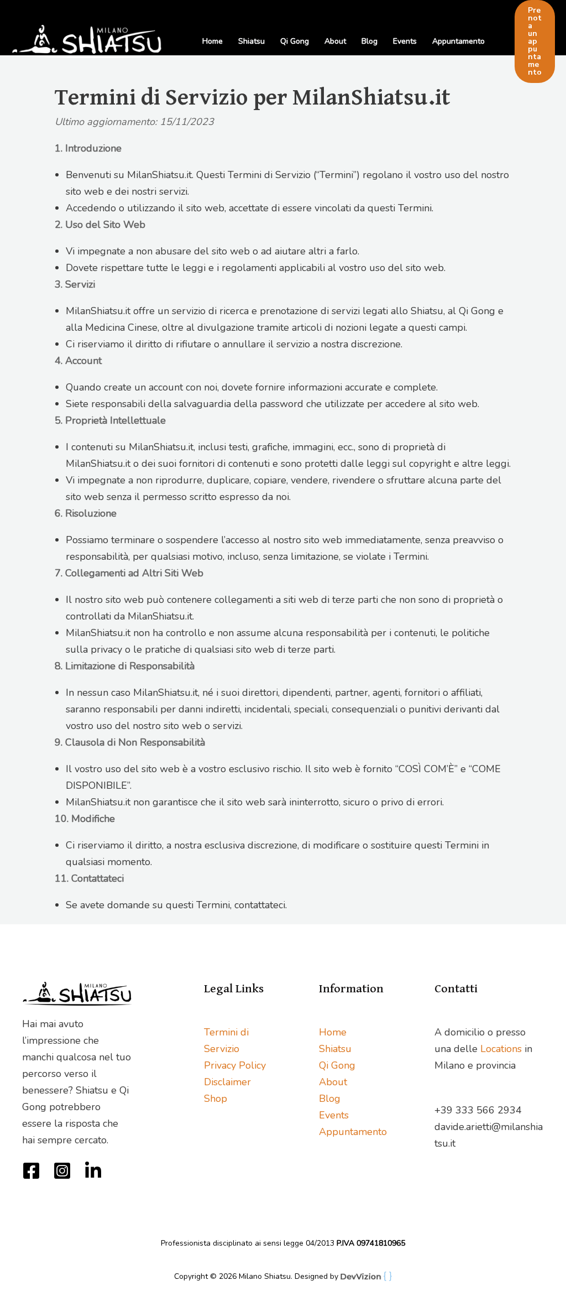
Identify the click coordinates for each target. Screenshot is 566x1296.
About (335, 41)
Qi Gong (294, 41)
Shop (215, 1098)
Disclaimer (227, 1082)
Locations (501, 1048)
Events (405, 41)
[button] (535, 41)
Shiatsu (251, 41)
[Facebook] (31, 1171)
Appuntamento (458, 41)
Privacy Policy (235, 1065)
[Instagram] (62, 1171)
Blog (369, 41)
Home (212, 41)
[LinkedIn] (93, 1171)
